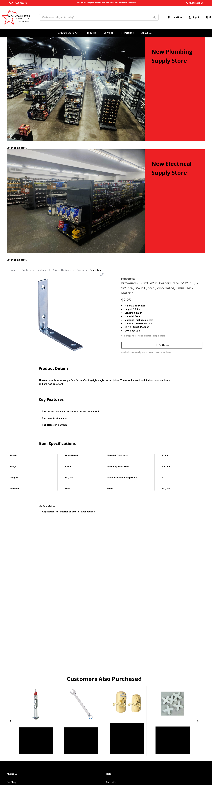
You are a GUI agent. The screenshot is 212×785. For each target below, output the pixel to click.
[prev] (10, 721)
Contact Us (111, 781)
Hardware (42, 270)
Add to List (164, 345)
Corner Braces (97, 270)
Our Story (11, 781)
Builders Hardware (61, 270)
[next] (198, 721)
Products (26, 270)
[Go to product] (35, 704)
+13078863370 (19, 3)
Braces (80, 270)
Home (13, 270)
